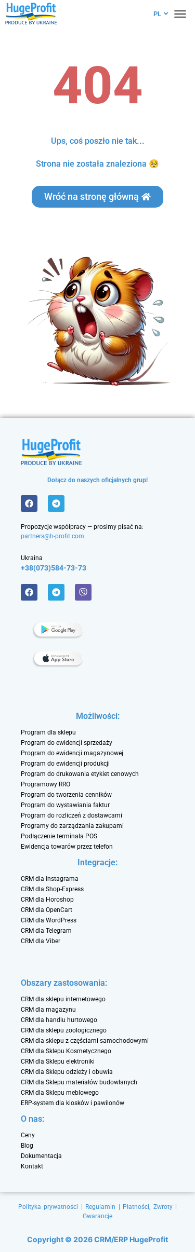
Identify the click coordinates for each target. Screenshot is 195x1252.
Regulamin (100, 1206)
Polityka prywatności (48, 1206)
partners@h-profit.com (52, 536)
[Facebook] (29, 503)
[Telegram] (56, 503)
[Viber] (83, 592)
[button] (180, 13)
